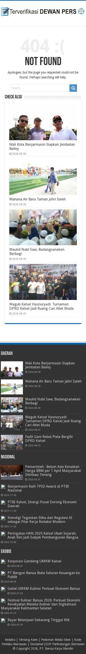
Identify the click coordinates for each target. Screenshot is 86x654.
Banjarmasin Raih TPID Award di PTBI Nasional (38, 488)
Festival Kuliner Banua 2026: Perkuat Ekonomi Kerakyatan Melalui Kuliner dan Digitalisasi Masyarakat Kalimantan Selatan (40, 604)
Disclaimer (37, 644)
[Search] (73, 88)
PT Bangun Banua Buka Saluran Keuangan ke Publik (43, 575)
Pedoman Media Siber (56, 639)
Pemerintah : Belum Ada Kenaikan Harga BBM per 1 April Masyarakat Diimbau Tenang (53, 471)
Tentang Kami (28, 639)
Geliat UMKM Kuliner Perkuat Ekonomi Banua (43, 588)
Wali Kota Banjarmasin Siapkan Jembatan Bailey (50, 365)
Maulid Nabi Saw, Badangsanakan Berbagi (52, 401)
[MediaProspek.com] (43, 12)
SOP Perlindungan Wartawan (65, 644)
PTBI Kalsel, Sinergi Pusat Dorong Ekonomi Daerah (42, 504)
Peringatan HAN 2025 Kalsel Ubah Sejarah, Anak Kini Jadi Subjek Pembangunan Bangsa (42, 535)
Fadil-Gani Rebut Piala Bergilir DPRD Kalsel (49, 439)
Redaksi (10, 639)
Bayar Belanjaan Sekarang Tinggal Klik (38, 620)
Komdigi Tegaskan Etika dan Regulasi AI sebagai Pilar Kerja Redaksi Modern (39, 520)
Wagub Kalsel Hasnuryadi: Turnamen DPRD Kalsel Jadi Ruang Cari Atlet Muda (41, 306)
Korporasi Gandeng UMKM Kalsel (34, 561)
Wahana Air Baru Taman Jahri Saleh (37, 199)
